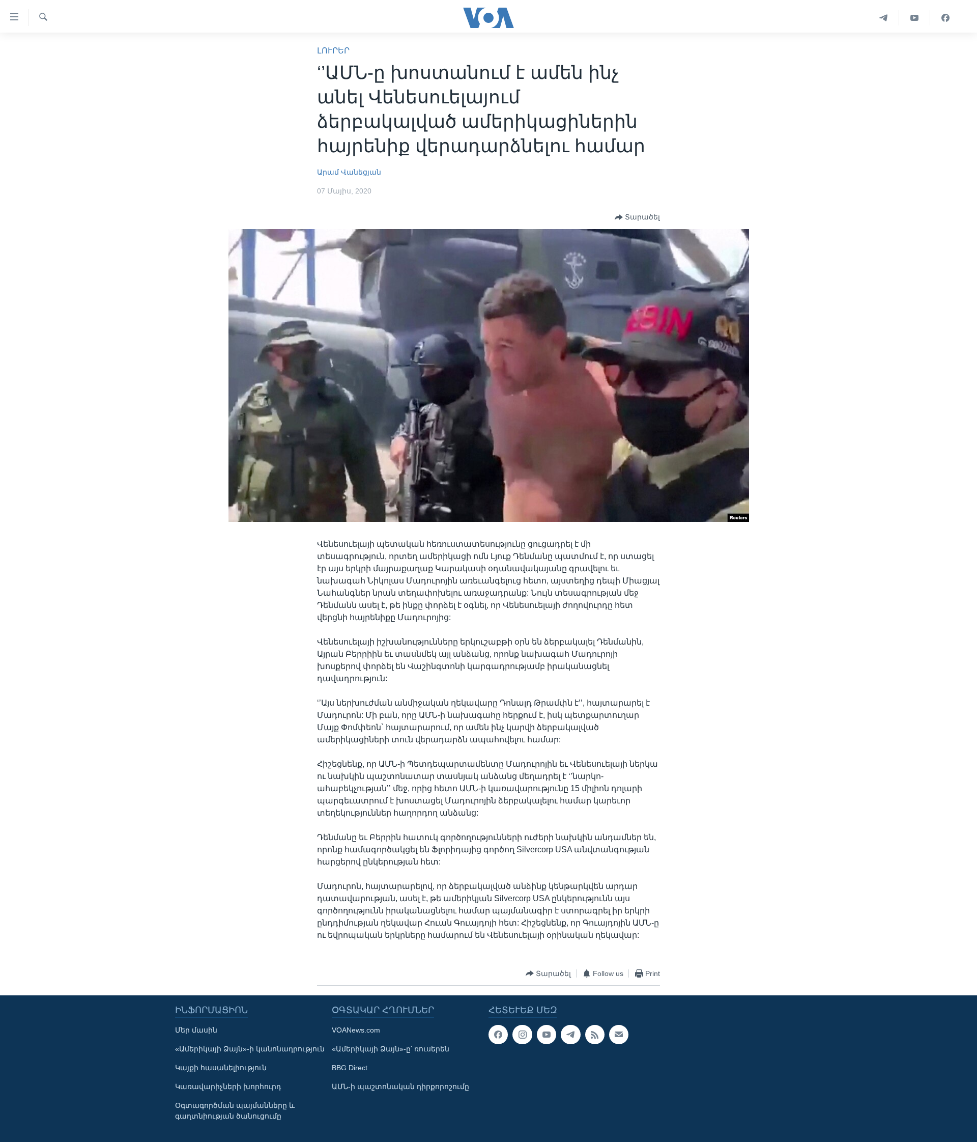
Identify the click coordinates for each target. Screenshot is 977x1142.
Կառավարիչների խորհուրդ (228, 1086)
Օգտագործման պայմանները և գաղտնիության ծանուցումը (235, 1110)
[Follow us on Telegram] (570, 1034)
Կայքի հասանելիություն (221, 1068)
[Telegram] (883, 17)
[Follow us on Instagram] (522, 1034)
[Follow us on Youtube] (546, 1034)
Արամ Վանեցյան (349, 172)
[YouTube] (914, 17)
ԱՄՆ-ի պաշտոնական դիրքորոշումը (400, 1086)
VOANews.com (356, 1030)
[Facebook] (945, 17)
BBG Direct (349, 1068)
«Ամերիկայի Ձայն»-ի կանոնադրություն (250, 1049)
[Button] (637, 217)
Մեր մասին (196, 1030)
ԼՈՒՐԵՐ (333, 50)
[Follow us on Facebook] (498, 1034)
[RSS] (595, 1034)
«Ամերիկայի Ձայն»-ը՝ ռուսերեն (390, 1049)
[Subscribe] (618, 1034)
